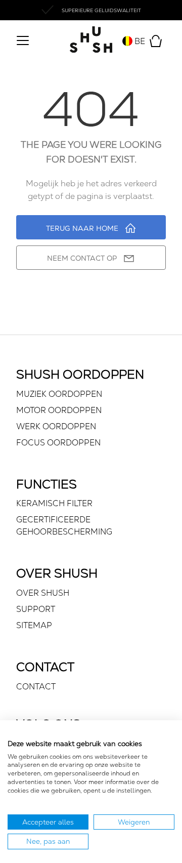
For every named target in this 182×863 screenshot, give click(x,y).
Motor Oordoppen (59, 410)
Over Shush (42, 593)
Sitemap (34, 625)
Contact (36, 686)
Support (35, 609)
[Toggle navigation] (22, 41)
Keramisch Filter (54, 503)
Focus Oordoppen (58, 442)
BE (138, 41)
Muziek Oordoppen (59, 394)
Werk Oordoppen (56, 426)
